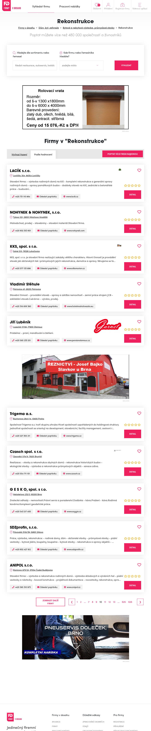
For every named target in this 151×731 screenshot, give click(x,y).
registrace (118, 721)
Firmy (55, 726)
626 (130, 601)
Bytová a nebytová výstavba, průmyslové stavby (88, 27)
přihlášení (118, 726)
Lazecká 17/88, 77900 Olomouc (27, 326)
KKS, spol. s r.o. (23, 247)
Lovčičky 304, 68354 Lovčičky (26, 175)
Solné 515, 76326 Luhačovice (26, 251)
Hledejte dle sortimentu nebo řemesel (31, 54)
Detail (132, 194)
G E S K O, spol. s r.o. (28, 490)
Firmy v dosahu (26, 27)
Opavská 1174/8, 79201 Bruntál (27, 456)
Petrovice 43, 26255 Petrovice (27, 289)
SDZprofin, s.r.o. (24, 527)
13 (114, 601)
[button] (25, 107)
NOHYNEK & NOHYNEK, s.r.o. (35, 213)
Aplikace (56, 721)
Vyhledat (126, 65)
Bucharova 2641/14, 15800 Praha (28, 418)
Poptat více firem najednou (122, 153)
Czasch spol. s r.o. (26, 452)
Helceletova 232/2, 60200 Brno (27, 494)
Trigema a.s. (21, 414)
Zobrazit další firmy (50, 602)
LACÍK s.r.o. (20, 171)
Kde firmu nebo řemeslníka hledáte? (77, 54)
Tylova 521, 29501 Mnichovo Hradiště (30, 217)
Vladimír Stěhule (25, 284)
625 (124, 601)
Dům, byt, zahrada (49, 27)
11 (105, 601)
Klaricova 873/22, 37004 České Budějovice (33, 569)
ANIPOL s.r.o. (21, 565)
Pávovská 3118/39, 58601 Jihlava (28, 532)
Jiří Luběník (20, 322)
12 (110, 601)
